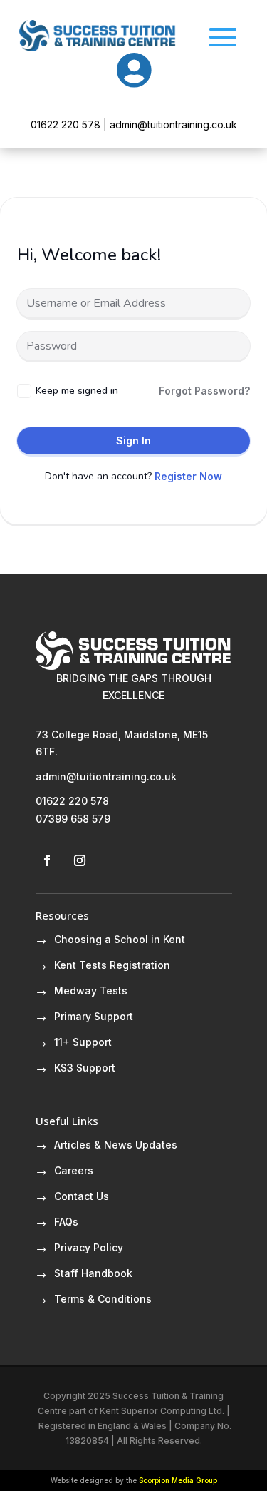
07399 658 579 (73, 819)
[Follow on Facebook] (47, 860)
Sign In (133, 440)
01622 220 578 (72, 801)
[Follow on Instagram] (79, 860)
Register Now (188, 476)
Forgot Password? (204, 391)
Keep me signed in (77, 390)
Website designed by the (134, 1480)
